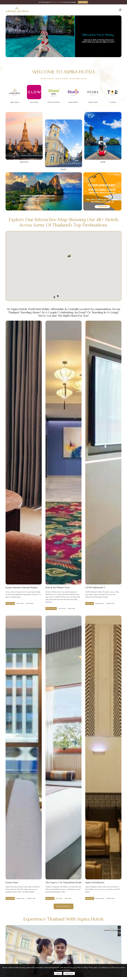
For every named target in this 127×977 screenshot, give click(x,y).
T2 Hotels (112, 102)
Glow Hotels (34, 102)
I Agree (58, 973)
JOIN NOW (83, 2)
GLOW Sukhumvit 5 (95, 587)
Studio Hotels (73, 102)
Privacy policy (69, 973)
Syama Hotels (93, 102)
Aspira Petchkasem (94, 882)
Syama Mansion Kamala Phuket (21, 587)
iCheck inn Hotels (54, 102)
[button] (85, 191)
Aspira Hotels (14, 102)
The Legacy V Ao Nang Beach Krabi (63, 882)
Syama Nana (12, 882)
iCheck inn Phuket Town (57, 587)
